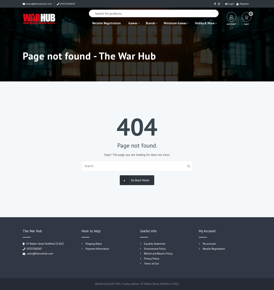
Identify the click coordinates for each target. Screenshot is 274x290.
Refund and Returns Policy (158, 253)
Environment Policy (155, 248)
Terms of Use (151, 263)
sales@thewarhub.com (39, 3)
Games (132, 23)
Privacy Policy (151, 258)
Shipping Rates (93, 243)
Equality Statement (154, 243)
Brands (150, 23)
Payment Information (97, 248)
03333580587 (67, 3)
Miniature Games (175, 23)
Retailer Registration (106, 23)
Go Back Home (140, 180)
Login (231, 3)
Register (244, 3)
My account (209, 243)
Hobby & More (204, 23)
